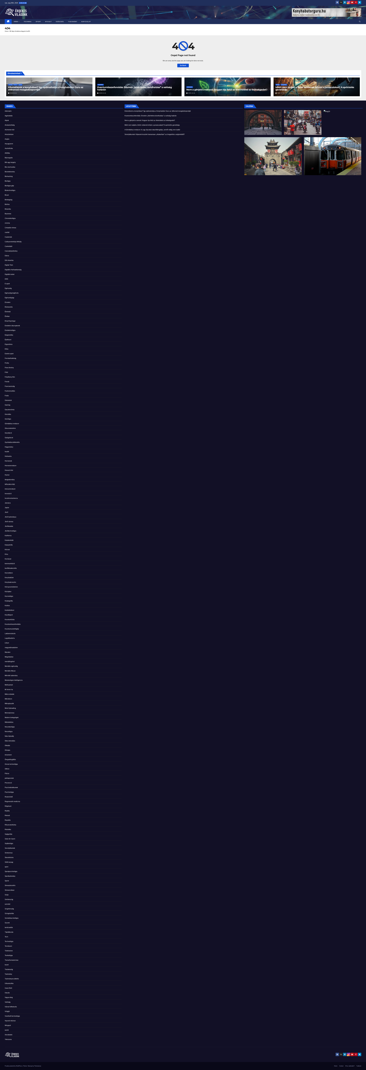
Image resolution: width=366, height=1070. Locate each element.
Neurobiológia (10, 727)
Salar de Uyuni (10, 839)
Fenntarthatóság (10, 358)
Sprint (7, 881)
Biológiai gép (9, 186)
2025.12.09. (281, 93)
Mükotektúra (9, 722)
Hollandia (8, 456)
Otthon (7, 769)
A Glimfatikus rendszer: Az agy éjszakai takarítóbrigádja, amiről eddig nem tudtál (152, 130)
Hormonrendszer (10, 465)
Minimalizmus (9, 713)
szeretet (7, 904)
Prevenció (8, 783)
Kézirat (7, 549)
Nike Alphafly (9, 736)
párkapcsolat (9, 778)
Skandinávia (9, 857)
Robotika (8, 829)
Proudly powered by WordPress (13, 1066)
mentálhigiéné (10, 661)
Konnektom (9, 573)
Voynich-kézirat (10, 1021)
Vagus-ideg (9, 997)
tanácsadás (9, 927)
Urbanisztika (9, 983)
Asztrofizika (9, 148)
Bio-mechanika (10, 167)
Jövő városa (9, 521)
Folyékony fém (10, 377)
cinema (7, 223)
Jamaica (8, 503)
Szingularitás (9, 913)
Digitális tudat (9, 274)
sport (6, 867)
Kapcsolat (86, 21)
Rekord (7, 815)
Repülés (8, 820)
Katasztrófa (9, 545)
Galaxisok (8, 400)
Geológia (8, 419)
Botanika (8, 209)
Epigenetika (9, 335)
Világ (20, 84)
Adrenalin (8, 111)
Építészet (8, 339)
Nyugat (48, 21)
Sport (38, 21)
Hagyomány (9, 447)
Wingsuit (8, 1025)
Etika (6, 349)
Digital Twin (9, 265)
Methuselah (9, 685)
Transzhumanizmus (11, 960)
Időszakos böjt (10, 484)
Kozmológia (9, 596)
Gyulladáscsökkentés (12, 442)
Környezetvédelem (11, 587)
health (7, 451)
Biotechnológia (10, 190)
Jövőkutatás (9, 526)
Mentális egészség (11, 666)
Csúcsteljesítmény (11, 251)
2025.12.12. (191, 93)
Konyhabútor (9, 577)
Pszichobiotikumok (11, 787)
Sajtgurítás (8, 834)
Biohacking (9, 176)
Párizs (7, 773)
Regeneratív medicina (12, 801)
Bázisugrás (9, 158)
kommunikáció (10, 563)
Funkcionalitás (10, 391)
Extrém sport (9, 353)
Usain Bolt (8, 988)
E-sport (7, 283)
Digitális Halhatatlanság (13, 269)
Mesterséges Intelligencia (13, 680)
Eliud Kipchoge (10, 321)
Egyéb (10, 84)
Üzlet (15, 84)
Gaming (7, 405)
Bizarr (7, 195)
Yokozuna (8, 1039)
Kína (6, 554)
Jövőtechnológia (10, 531)
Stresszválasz (9, 890)
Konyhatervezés (10, 582)
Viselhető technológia (12, 1016)
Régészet (8, 806)
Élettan (7, 316)
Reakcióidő (9, 797)
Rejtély (7, 811)
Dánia (7, 255)
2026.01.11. (13, 93)
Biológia (8, 181)
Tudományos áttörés (12, 979)
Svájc (7, 895)
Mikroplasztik (9, 703)
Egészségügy (9, 297)
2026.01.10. (102, 93)
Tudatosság (9, 969)
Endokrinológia (10, 330)
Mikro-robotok (9, 694)
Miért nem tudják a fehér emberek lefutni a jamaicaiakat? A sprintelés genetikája (314, 88)
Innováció (8, 493)
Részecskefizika (10, 825)
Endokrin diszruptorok (12, 325)
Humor (7, 475)
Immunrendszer (10, 489)
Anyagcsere (9, 144)
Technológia (9, 941)
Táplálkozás (9, 932)
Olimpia (7, 750)
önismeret (8, 755)
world (7, 1030)
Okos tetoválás (10, 741)
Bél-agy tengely (10, 162)
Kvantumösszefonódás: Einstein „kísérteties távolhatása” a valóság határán (134, 88)
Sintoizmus (8, 853)
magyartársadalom (11, 647)
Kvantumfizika (10, 619)
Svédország (9, 899)
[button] (359, 21)
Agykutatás (8, 116)
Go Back (183, 65)
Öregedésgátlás (10, 759)
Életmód (7, 311)
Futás (7, 395)
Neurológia (8, 731)
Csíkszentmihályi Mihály (13, 241)
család (7, 232)
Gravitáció (8, 433)
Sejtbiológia (9, 843)
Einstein (7, 302)
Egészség (60, 21)
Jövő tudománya (10, 517)
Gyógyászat (9, 437)
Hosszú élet (9, 470)
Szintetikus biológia (11, 918)
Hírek (16, 21)
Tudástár (358, 1066)
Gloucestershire (10, 428)
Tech (6, 937)
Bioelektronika (10, 172)
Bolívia (7, 204)
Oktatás (7, 745)
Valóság (7, 1002)
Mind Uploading (10, 708)
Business (8, 213)
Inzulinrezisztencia (11, 498)
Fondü (7, 381)
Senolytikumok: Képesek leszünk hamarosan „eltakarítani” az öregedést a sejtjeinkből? (155, 134)
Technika (27, 21)
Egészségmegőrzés (11, 293)
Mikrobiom (8, 699)
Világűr (7, 1011)
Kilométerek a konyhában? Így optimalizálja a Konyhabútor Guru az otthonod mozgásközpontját (45, 88)
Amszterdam (9, 134)
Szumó (7, 923)
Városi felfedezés (11, 1007)
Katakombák (9, 540)
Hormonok (8, 461)
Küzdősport (9, 615)
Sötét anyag (9, 862)
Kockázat (8, 559)
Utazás (7, 993)
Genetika (8, 414)
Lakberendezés (10, 633)
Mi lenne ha (9, 689)
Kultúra (7, 605)
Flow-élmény (9, 367)
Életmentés (9, 307)
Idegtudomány (10, 479)
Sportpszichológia (11, 871)
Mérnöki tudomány (11, 675)
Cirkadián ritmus (10, 227)
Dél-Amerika (9, 260)
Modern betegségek (11, 717)
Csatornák (8, 237)
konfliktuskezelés (11, 568)
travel (7, 965)
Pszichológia (9, 792)
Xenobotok (8, 1035)
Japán (7, 507)
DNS (6, 279)
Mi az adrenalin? (349, 1066)
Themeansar (37, 1066)
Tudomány (72, 21)
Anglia (7, 139)
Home (7, 31)
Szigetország (9, 909)
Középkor (8, 591)
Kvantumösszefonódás (13, 624)
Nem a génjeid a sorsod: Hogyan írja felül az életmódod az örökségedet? (226, 89)
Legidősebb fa (10, 638)
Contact (341, 1066)
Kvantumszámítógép (12, 629)
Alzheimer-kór (9, 130)
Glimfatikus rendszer (12, 423)
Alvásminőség (10, 125)
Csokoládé (8, 246)
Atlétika (7, 153)
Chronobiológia (10, 218)
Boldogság (8, 200)
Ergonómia (8, 344)
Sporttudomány (10, 876)
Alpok (7, 120)
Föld (6, 372)
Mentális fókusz (10, 671)
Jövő (6, 512)
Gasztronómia (9, 409)
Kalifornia (8, 535)
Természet (8, 946)
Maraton (7, 652)
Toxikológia (9, 955)
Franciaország (10, 386)
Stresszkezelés (10, 885)
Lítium (7, 643)
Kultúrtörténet (9, 610)
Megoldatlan (9, 657)
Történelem (9, 951)
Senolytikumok (10, 848)
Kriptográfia (9, 601)
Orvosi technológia (11, 764)
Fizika (7, 363)
